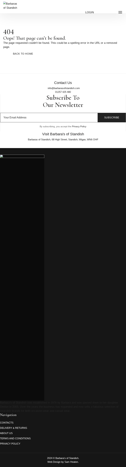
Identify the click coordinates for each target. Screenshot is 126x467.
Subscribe (111, 117)
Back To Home (23, 53)
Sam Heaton (71, 461)
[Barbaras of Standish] (10, 11)
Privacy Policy (79, 126)
